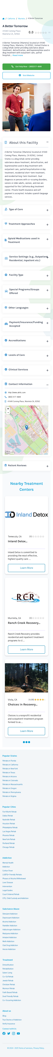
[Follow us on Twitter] (8, 1033)
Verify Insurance (8, 1024)
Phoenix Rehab (8, 835)
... (16, 55)
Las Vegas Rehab (9, 831)
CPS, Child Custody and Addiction (15, 898)
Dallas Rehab (7, 816)
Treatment (7, 960)
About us (6, 1011)
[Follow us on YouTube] (18, 1033)
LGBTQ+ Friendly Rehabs (12, 875)
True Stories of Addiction (12, 1020)
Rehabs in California (10, 765)
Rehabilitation (7, 969)
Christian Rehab (8, 985)
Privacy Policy (38, 1048)
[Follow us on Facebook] (3, 1033)
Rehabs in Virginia (9, 796)
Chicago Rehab (8, 847)
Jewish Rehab (7, 981)
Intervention (7, 886)
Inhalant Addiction (9, 937)
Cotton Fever (7, 871)
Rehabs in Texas (8, 773)
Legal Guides (7, 890)
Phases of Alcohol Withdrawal (14, 879)
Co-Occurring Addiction (11, 1000)
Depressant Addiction (10, 918)
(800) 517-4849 (14, 397)
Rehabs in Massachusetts (12, 784)
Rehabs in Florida (9, 761)
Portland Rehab (8, 843)
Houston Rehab (8, 824)
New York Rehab (8, 839)
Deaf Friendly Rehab (10, 996)
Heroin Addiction (9, 949)
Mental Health (7, 863)
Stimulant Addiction (10, 914)
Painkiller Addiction (9, 926)
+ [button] (8, 408)
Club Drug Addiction (10, 945)
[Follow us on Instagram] (13, 1033)
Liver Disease (7, 882)
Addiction (7, 858)
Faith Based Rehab (9, 992)
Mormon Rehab (8, 988)
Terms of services (25, 1048)
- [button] (8, 412)
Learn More (26, 568)
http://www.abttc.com (17, 392)
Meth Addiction (8, 941)
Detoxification (8, 965)
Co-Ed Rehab (7, 977)
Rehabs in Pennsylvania (11, 792)
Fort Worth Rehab (9, 812)
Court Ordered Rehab (10, 894)
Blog (4, 1016)
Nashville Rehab (8, 820)
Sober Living (7, 973)
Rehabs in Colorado (10, 780)
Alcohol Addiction (9, 922)
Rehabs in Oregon (9, 788)
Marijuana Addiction (10, 934)
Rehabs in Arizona (9, 776)
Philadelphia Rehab (10, 828)
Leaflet (46, 454)
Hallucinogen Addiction (11, 930)
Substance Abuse (10, 909)
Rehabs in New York (10, 769)
